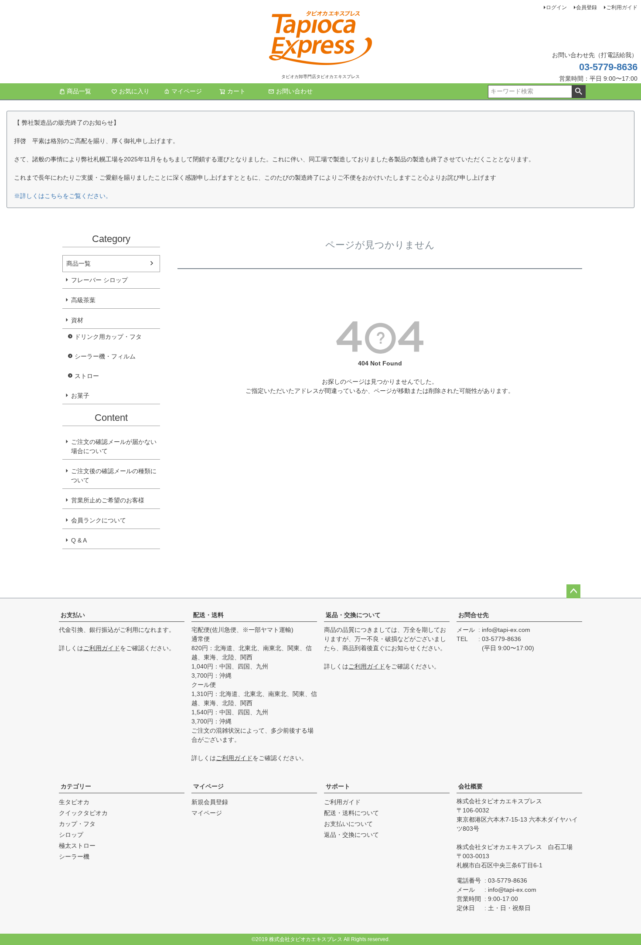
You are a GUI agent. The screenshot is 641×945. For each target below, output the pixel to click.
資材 (77, 320)
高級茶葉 (83, 300)
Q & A (79, 540)
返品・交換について (353, 614)
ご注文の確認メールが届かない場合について (114, 446)
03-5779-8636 (608, 66)
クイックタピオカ (83, 812)
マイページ (186, 91)
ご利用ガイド (622, 7)
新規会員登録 (209, 801)
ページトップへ (573, 591)
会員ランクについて (98, 520)
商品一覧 (79, 91)
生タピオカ (74, 801)
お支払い (73, 614)
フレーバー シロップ (99, 279)
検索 (578, 91)
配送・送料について (351, 812)
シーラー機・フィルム (105, 356)
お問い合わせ (294, 91)
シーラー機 (74, 856)
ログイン (556, 7)
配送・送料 (208, 614)
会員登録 (586, 7)
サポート (338, 786)
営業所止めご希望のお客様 (107, 500)
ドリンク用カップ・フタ (108, 336)
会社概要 (470, 786)
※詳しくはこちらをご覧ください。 (63, 195)
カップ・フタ (77, 823)
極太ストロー (77, 845)
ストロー (87, 375)
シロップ (71, 834)
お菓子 (80, 395)
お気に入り (134, 91)
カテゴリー (76, 786)
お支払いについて (348, 823)
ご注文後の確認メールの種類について (114, 475)
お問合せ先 (473, 614)
